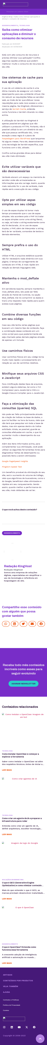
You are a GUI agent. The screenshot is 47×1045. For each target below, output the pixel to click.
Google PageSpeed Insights (15, 461)
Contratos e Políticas (11, 1000)
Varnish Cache (19, 109)
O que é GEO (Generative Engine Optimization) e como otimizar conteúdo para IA (22, 885)
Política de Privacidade (11, 1005)
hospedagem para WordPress (16, 138)
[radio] (4, 514)
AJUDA (6, 992)
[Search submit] (3, 11)
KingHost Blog (7, 17)
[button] (6, 624)
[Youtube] (19, 1027)
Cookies (6, 1010)
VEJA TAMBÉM (10, 986)
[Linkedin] (12, 1027)
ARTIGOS (7, 975)
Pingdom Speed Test (12, 467)
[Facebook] (34, 1027)
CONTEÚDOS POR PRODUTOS (18, 980)
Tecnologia (24, 25)
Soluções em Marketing (12, 880)
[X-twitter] (26, 1027)
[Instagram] (4, 1027)
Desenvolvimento (10, 25)
